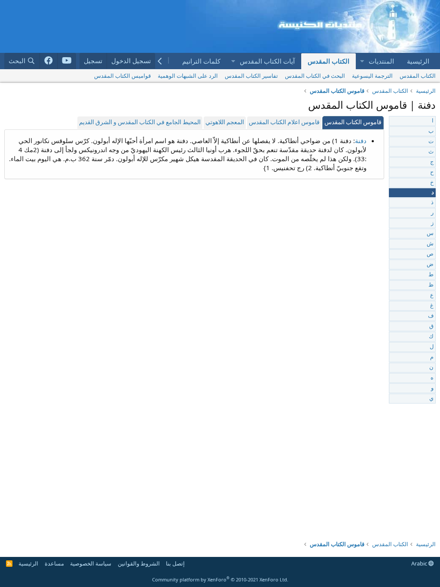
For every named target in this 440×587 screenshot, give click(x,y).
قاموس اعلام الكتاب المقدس (284, 122)
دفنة (361, 140)
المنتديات (381, 61)
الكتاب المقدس (328, 61)
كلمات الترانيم (201, 61)
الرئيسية (418, 61)
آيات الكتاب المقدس (267, 61)
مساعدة (54, 563)
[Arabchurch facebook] (49, 61)
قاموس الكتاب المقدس (353, 122)
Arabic (419, 563)
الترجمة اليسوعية (372, 75)
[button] (362, 61)
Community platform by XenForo (220, 579)
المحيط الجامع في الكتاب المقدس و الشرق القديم (140, 122)
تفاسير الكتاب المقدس (251, 75)
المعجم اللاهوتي (224, 122)
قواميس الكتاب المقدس (122, 75)
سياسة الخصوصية (90, 563)
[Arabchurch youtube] (67, 61)
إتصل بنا (175, 563)
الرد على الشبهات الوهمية (188, 75)
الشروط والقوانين (139, 563)
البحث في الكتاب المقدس (315, 75)
